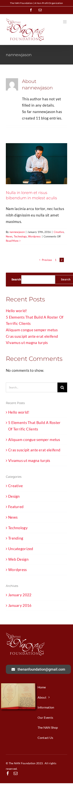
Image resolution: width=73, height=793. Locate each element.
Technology (20, 236)
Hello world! (16, 310)
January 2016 (19, 605)
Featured (16, 506)
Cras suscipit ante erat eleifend (32, 336)
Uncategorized (20, 548)
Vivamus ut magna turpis (27, 342)
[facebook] (8, 773)
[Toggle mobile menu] (65, 22)
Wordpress (34, 236)
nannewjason (17, 231)
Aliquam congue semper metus (32, 330)
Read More (12, 240)
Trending (15, 538)
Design (14, 496)
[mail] (16, 773)
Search (16, 279)
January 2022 (19, 595)
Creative (59, 231)
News (9, 236)
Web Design (18, 559)
